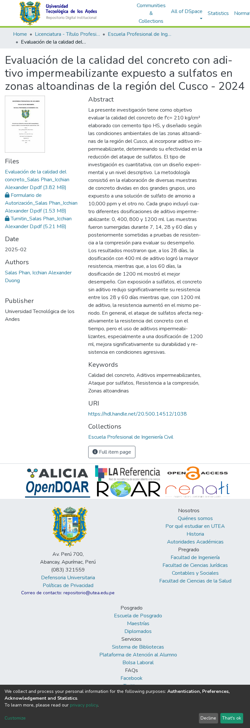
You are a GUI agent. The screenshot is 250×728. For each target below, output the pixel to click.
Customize (15, 718)
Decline (208, 718)
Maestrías (138, 623)
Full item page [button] (114, 452)
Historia (195, 534)
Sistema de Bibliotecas (138, 647)
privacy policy (84, 705)
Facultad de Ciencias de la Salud (195, 580)
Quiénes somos (195, 518)
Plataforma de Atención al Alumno (138, 654)
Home (20, 34)
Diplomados (138, 631)
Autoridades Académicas (195, 541)
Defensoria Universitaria (68, 577)
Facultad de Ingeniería (195, 557)
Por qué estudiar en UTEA (195, 526)
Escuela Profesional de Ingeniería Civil (140, 34)
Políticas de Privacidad (68, 585)
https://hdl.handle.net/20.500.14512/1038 (137, 414)
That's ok (231, 718)
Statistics (218, 13)
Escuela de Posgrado (138, 615)
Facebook (131, 678)
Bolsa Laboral (138, 662)
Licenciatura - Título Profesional (67, 34)
